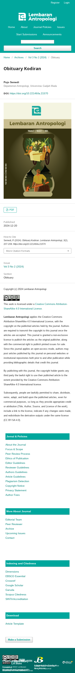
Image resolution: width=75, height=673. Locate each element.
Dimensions (12, 571)
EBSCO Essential (15, 576)
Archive (9, 528)
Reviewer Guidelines (17, 467)
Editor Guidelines (15, 462)
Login (67, 2)
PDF (11, 209)
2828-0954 (20, 661)
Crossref (10, 580)
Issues (61, 27)
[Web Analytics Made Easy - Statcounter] (6, 663)
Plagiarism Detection (17, 481)
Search (38, 48)
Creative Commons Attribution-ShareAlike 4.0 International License (17, 670)
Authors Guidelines (16, 472)
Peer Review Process (17, 453)
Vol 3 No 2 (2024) (37, 57)
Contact (9, 537)
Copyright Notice (15, 485)
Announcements (52, 34)
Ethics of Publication (17, 458)
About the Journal (15, 444)
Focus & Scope (14, 449)
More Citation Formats (18, 250)
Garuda (9, 589)
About (24, 27)
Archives (19, 57)
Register (55, 2)
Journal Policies (42, 27)
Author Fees (12, 494)
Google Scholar (14, 585)
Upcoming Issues (15, 533)
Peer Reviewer (13, 524)
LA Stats (16, 663)
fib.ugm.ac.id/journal (42, 669)
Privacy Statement (15, 490)
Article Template (14, 623)
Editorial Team (13, 519)
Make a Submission (19, 639)
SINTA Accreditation (16, 599)
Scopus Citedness (15, 594)
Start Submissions (26, 34)
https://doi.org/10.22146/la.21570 (29, 93)
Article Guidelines (15, 476)
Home (11, 27)
